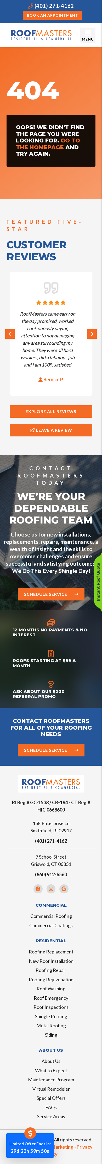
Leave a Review (53, 430)
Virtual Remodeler (51, 1089)
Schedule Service (46, 594)
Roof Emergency (51, 998)
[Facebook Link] (38, 888)
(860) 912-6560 (51, 874)
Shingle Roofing (51, 1016)
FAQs (51, 1107)
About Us (51, 1061)
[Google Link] (64, 888)
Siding (51, 1035)
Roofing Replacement (51, 951)
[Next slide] (92, 334)
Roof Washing (51, 988)
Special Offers (51, 1098)
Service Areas (51, 1116)
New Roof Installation (51, 961)
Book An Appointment (52, 15)
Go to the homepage (48, 144)
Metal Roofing (51, 1025)
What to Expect (51, 1070)
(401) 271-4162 (53, 6)
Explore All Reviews (51, 411)
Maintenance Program (51, 1079)
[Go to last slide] (10, 334)
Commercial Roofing (51, 916)
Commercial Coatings (51, 925)
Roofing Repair (51, 970)
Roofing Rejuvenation (51, 979)
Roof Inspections (51, 1007)
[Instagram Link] (51, 888)
